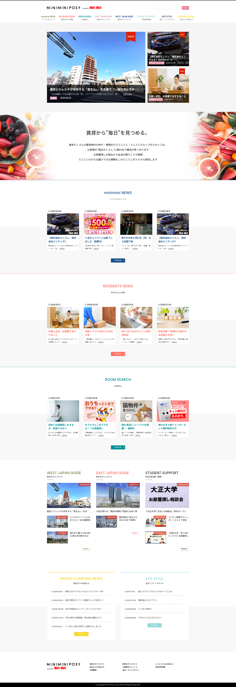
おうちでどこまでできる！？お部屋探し (96, 426)
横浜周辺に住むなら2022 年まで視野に (128, 518)
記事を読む (127, 94)
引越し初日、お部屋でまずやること (167, 96)
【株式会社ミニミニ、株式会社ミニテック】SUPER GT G (167, 58)
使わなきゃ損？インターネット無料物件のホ (172, 426)
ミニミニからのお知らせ (164, 664)
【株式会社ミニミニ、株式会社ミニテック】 (62, 239)
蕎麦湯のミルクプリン (147, 600)
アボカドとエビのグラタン (149, 617)
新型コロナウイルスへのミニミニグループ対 (84, 591)
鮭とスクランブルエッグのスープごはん (155, 591)
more (118, 260)
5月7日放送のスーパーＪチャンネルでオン (83, 608)
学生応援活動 (146, 17)
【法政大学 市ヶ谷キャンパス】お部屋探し (178, 534)
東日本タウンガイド (103, 17)
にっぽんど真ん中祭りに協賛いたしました (83, 626)
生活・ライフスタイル (167, 17)
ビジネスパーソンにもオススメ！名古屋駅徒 (80, 518)
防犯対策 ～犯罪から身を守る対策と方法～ (172, 333)
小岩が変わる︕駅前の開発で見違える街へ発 (116, 511)
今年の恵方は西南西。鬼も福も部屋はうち (83, 617)
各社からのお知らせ (186, 17)
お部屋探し (85, 17)
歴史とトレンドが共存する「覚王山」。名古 (67, 511)
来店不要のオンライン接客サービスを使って (84, 600)
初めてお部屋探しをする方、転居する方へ (61, 426)
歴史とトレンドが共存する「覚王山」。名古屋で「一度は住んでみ (92, 89)
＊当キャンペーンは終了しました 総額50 (99, 239)
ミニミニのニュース (48, 17)
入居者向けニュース (130, 667)
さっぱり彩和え (145, 608)
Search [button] (185, 8)
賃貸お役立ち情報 (67, 17)
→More (61, 248)
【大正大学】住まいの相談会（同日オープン (165, 511)
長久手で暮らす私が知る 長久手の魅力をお (80, 534)
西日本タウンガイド (124, 17)
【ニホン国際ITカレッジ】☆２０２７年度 (178, 518)
